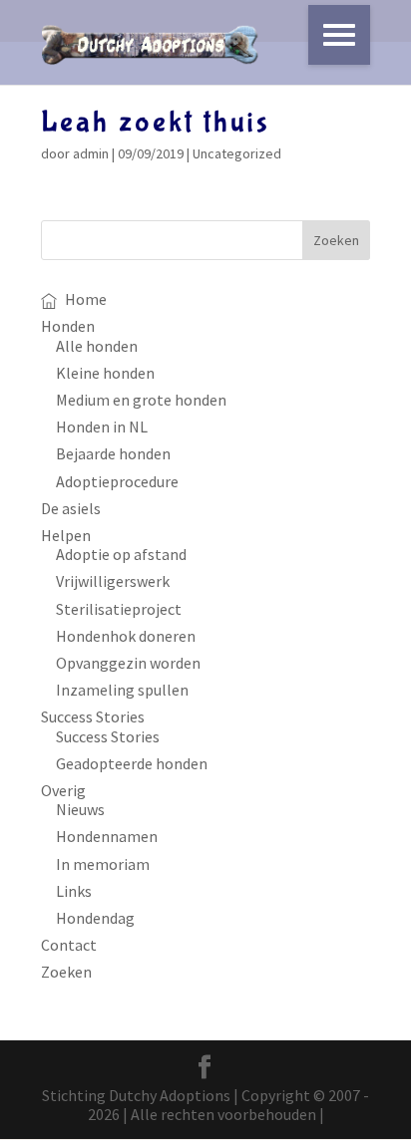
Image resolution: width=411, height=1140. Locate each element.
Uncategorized (237, 153)
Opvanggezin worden (128, 663)
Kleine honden (105, 373)
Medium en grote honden (141, 400)
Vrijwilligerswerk (113, 581)
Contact (69, 945)
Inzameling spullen (122, 690)
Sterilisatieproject (119, 609)
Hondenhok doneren (126, 636)
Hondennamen (107, 836)
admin (91, 153)
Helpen (66, 535)
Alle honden (97, 346)
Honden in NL (102, 426)
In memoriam (103, 864)
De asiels (71, 508)
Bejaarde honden (113, 453)
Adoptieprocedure (117, 481)
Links (74, 891)
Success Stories (93, 716)
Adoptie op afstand (121, 554)
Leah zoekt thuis (155, 122)
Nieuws (80, 809)
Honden (68, 326)
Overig (63, 790)
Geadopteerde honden (131, 763)
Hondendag (95, 918)
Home (86, 299)
